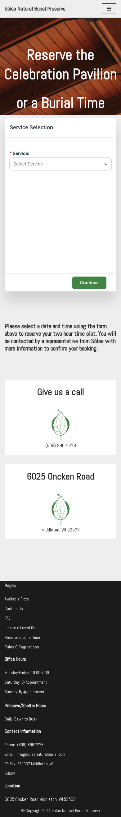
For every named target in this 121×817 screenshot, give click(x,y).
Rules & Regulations (22, 647)
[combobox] (57, 164)
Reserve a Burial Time (22, 637)
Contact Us (14, 608)
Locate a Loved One (21, 627)
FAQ (8, 618)
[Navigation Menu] (109, 8)
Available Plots (17, 599)
